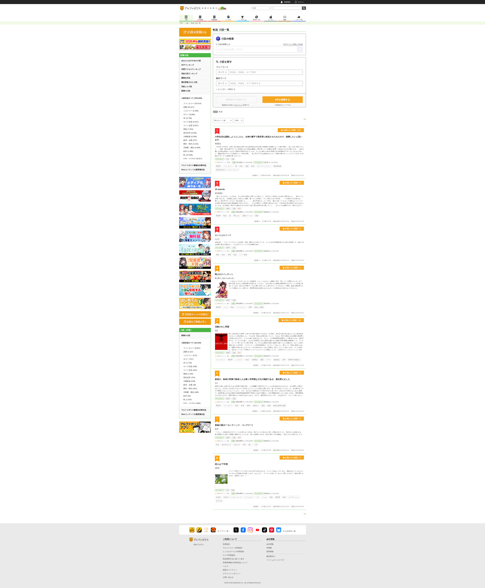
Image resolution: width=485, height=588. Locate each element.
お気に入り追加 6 (293, 373)
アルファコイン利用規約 (232, 548)
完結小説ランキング (189, 74)
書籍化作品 (185, 78)
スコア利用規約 (229, 555)
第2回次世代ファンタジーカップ (227, 170)
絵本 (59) (187, 396)
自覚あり (256, 405)
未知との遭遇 (258, 307)
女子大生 (219, 501)
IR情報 (269, 548)
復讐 (247, 166)
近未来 (218, 497)
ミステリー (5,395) (191, 111)
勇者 (217, 255)
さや (216, 383)
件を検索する (282, 99)
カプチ (217, 239)
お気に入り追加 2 (293, 419)
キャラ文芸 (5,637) (191, 122)
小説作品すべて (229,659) (191, 98)
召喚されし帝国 (222, 327)
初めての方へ (199, 545)
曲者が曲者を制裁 (279, 405)
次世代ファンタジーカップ (232, 497)
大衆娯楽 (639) (189, 381)
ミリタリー (239, 360)
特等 (216, 330)
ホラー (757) (188, 359)
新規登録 (287, 2)
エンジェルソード (223, 235)
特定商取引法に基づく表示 (233, 559)
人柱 (255, 445)
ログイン (301, 2)
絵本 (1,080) (188, 151)
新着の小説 (185, 91)
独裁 (261, 360)
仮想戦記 (277, 360)
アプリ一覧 (224, 531)
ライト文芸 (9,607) (191, 125)
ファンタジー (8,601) (191, 348)
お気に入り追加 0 (293, 183)
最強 (248, 405)
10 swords (220, 189)
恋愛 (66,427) (188, 107)
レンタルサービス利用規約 (233, 551)
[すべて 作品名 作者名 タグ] (222, 72)
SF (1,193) (187, 363)
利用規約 (226, 544)
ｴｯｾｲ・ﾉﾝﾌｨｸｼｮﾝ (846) (192, 403)
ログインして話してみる (293, 44)
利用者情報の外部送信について (235, 563)
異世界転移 (277, 166)
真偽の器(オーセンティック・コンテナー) (234, 425)
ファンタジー (219, 159)
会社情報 (270, 544)
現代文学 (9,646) (190, 133)
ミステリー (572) (190, 355)
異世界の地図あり (294, 360)
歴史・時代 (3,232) (191, 144)
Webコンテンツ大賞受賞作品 (193, 170)
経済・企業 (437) (190, 140)
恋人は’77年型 (221, 464)
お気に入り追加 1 (293, 268)
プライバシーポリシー (232, 574)
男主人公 (237, 216)
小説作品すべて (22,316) (191, 343)
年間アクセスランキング (191, 69)
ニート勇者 (243, 255)
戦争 (284, 360)
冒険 (256, 216)
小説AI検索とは (224, 44)
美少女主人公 (226, 445)
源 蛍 (216, 429)
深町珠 (217, 468)
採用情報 (270, 551)
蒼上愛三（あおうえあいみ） (225, 278)
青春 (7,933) (188, 129)
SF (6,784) (187, 118)
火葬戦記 (255, 360)
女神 (229, 255)
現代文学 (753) (189, 377)
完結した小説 (186, 86)
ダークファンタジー (264, 166)
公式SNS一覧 (290, 531)
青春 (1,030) (188, 374)
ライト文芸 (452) (190, 370)
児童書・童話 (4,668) (191, 148)
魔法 (263, 405)
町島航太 (218, 143)
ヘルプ (225, 566)
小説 (186, 23)
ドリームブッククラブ (275, 560)
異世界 (218, 166)
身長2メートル (247, 216)
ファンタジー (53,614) (192, 103)
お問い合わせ (228, 577)
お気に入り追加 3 (293, 229)
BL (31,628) (188, 155)
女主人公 (237, 445)
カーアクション (294, 497)
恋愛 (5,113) (188, 352)
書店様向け (270, 556)
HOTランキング (187, 65)
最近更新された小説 (189, 82)
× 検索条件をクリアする (282, 105)
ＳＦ (257, 497)
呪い (250, 445)
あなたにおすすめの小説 (191, 61)
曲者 (269, 405)
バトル (264, 497)
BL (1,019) (187, 400)
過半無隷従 (219, 193)
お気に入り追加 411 (292, 130)
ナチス (268, 360)
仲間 (250, 307)
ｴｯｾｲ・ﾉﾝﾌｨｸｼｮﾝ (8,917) (192, 159)
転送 (252, 166)
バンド (225, 307)
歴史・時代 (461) (190, 388)
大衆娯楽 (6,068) (190, 136)
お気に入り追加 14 (292, 320)
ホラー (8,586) (189, 114)
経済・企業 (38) (189, 385)
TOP (181, 23)
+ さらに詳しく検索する (225, 89)
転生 (241, 166)
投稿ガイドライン (230, 570)
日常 (244, 445)
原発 (271, 497)
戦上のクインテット (224, 274)
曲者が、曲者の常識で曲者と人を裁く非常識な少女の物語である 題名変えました (252, 379)
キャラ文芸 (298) (190, 366)
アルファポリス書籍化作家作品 (193, 165)
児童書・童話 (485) (191, 392)
